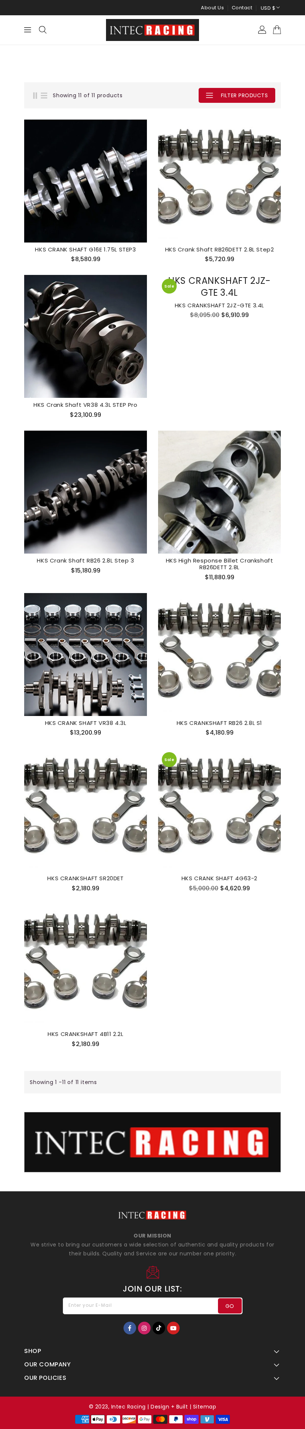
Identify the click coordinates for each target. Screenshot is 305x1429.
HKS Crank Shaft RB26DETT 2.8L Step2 (219, 249)
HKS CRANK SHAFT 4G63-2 (219, 878)
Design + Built (169, 1406)
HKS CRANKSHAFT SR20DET (85, 878)
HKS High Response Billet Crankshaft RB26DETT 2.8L (219, 564)
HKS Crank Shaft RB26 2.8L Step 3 (85, 560)
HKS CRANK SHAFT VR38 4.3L (85, 723)
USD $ (268, 8)
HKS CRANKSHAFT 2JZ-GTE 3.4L (219, 305)
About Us (212, 7)
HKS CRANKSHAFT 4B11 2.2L (85, 1034)
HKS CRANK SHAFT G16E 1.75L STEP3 (85, 249)
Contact (242, 7)
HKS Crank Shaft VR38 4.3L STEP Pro (85, 405)
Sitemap (204, 1406)
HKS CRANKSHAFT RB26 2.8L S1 (219, 723)
